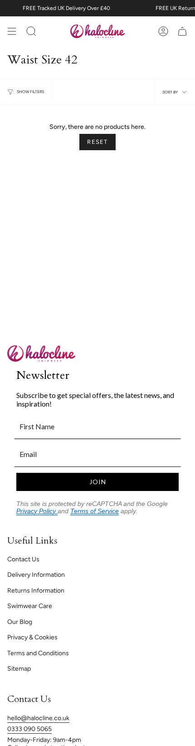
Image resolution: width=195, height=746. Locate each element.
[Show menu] (12, 31)
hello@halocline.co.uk (38, 718)
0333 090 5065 (29, 729)
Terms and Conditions (38, 653)
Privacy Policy (37, 511)
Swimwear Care (29, 606)
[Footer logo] (41, 353)
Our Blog (19, 622)
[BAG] (182, 31)
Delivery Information (36, 575)
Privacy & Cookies (32, 637)
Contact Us (23, 559)
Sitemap (19, 668)
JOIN (97, 482)
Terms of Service (94, 511)
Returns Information (35, 590)
